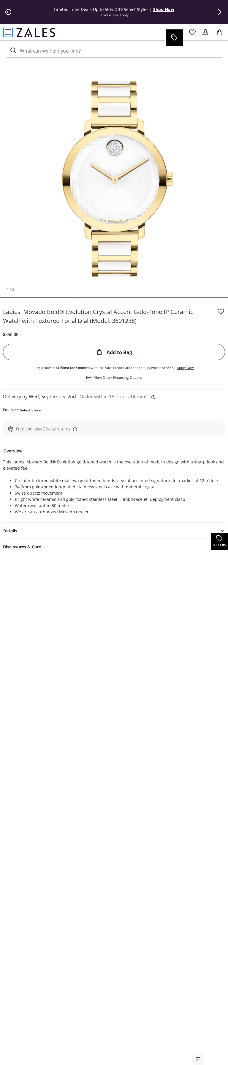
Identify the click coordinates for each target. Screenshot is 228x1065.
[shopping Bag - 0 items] (221, 34)
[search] (12, 50)
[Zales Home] (35, 32)
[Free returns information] (73, 429)
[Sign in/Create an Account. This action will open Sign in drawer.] (205, 32)
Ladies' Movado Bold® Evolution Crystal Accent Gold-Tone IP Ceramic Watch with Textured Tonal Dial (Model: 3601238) (98, 316)
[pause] (8, 12)
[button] (219, 12)
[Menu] (8, 32)
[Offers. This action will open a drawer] (174, 38)
